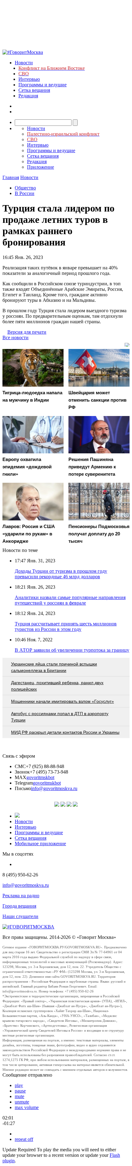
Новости (24, 62)
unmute (22, 1101)
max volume (27, 1107)
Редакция (28, 95)
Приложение (40, 167)
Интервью (29, 79)
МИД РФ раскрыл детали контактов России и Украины (65, 732)
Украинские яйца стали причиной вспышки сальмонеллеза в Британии (54, 667)
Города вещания (19, 906)
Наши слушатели (20, 916)
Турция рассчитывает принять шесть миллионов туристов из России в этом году (66, 626)
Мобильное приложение (40, 843)
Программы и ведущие (42, 84)
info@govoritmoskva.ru (54, 788)
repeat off (24, 1139)
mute (19, 1096)
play (19, 1085)
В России (24, 193)
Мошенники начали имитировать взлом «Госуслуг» (62, 701)
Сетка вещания (34, 90)
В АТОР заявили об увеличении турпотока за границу (72, 650)
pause (20, 1090)
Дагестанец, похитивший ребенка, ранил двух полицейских (57, 686)
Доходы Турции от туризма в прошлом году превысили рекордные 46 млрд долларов (61, 573)
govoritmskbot (40, 777)
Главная (10, 177)
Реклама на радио (20, 895)
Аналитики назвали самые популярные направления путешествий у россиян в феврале (70, 600)
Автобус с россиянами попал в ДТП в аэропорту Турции (59, 716)
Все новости (15, 337)
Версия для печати (26, 332)
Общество (25, 187)
